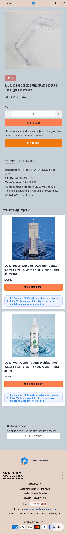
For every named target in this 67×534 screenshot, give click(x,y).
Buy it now (33, 143)
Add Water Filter (33, 287)
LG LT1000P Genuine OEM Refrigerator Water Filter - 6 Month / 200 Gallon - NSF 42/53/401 (32, 270)
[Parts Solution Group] (33, 3)
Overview (10, 161)
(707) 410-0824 (39, 504)
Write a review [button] (33, 435)
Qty (6, 107)
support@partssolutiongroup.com (39, 509)
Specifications (26, 161)
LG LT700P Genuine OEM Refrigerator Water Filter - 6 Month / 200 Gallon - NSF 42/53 (32, 367)
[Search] (55, 3)
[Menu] (1, 3)
